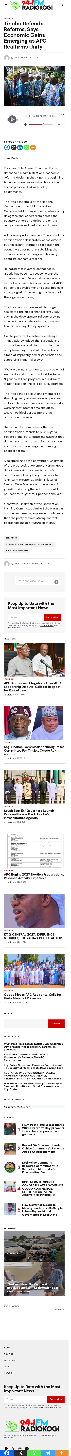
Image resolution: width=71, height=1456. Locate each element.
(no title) (13, 1253)
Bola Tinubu (11, 538)
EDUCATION (10, 1360)
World (7, 1367)
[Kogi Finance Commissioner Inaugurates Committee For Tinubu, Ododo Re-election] (34, 723)
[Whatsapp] (26, 147)
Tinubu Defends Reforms (17, 550)
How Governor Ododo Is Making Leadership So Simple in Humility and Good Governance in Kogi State (33, 1086)
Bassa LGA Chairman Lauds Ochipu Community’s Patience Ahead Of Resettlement (26, 1057)
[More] (33, 147)
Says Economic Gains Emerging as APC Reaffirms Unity (29, 544)
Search (8, 1014)
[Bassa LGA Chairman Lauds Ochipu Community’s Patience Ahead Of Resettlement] (10, 1149)
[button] (6, 5)
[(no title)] (34, 1246)
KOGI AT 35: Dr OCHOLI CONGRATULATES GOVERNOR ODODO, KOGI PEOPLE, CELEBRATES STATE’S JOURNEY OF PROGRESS (32, 1075)
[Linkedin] (20, 147)
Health (8, 1373)
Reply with (56, 582)
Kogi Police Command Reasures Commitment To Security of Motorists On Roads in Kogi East (33, 1066)
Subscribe (52, 617)
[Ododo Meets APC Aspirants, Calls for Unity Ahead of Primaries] (34, 971)
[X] (14, 147)
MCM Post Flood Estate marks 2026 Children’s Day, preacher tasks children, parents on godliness (33, 1046)
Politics (9, 19)
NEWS (10, 1281)
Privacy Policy (46, 625)
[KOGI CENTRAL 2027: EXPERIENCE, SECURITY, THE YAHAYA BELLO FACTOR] (34, 911)
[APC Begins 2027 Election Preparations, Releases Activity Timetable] (34, 851)
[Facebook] (7, 147)
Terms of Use (14, 627)
